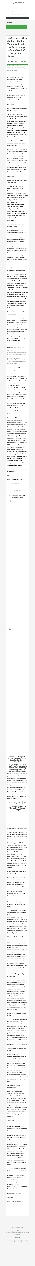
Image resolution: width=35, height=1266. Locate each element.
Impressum (17, 1237)
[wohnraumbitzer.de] (17, 12)
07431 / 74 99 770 (19, 14)
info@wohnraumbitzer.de (17, 3)
